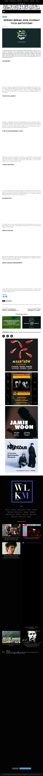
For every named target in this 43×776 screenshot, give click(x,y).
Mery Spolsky (33, 514)
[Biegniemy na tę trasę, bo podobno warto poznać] (11, 727)
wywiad (35, 509)
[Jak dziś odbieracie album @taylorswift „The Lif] (31, 660)
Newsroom (5, 16)
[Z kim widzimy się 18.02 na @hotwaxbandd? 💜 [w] (11, 738)
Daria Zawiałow (19, 512)
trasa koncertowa (22, 509)
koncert (8, 509)
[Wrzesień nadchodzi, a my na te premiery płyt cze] (11, 660)
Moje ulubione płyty (11, 514)
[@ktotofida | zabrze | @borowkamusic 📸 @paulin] (11, 705)
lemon (29, 516)
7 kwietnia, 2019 (11, 26)
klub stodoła (11, 512)
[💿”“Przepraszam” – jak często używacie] (31, 716)
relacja (29, 509)
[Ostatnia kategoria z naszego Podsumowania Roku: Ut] (11, 761)
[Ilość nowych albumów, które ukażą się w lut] (31, 738)
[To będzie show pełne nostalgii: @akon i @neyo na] (31, 705)
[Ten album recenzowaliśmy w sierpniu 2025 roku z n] (31, 682)
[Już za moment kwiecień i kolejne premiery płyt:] (11, 716)
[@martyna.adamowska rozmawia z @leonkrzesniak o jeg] (11, 671)
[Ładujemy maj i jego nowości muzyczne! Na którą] (11, 694)
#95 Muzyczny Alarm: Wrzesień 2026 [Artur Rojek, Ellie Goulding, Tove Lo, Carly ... (11, 538)
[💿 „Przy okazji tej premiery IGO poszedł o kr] (11, 750)
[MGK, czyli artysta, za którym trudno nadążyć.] (31, 671)
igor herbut (26, 514)
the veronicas (22, 516)
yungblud (33, 512)
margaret (26, 512)
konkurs (19, 514)
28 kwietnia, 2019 (31, 327)
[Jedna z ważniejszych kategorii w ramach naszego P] (31, 761)
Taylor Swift (15, 516)
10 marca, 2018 (11, 327)
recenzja (14, 509)
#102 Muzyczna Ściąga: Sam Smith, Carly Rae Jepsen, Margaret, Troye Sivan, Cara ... (11, 557)
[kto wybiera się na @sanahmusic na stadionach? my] (11, 682)
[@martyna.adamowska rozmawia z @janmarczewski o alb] (31, 727)
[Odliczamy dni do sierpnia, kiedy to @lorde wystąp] (31, 694)
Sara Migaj (5, 26)
